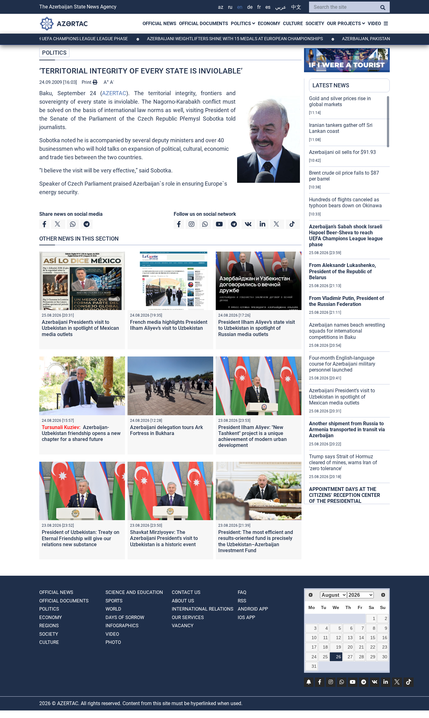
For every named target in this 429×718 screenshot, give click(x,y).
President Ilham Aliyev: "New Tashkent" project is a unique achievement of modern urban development (252, 436)
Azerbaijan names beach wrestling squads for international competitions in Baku (347, 331)
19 (338, 647)
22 (372, 647)
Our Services (188, 617)
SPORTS (114, 601)
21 (361, 647)
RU (230, 7)
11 (325, 637)
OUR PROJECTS (344, 23)
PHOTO (113, 642)
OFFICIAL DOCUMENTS (203, 23)
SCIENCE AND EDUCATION (134, 592)
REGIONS (49, 625)
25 (325, 656)
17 (314, 647)
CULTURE (293, 23)
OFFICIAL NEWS (159, 23)
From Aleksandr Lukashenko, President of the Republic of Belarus (342, 271)
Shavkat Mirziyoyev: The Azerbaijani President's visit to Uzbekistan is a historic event (164, 538)
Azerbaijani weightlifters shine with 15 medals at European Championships (215, 38)
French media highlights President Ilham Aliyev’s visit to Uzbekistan (168, 325)
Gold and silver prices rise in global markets (340, 101)
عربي (280, 7)
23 (384, 647)
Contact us (186, 592)
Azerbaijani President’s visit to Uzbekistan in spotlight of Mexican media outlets (80, 328)
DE (250, 7)
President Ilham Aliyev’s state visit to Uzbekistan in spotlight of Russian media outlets (256, 328)
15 (372, 637)
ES (267, 7)
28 (361, 656)
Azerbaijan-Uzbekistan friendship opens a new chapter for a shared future (81, 433)
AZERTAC (114, 93)
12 (338, 637)
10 (314, 637)
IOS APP (246, 617)
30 (384, 656)
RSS (242, 601)
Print (87, 82)
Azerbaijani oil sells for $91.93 (342, 152)
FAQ (242, 592)
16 (384, 637)
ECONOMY (269, 23)
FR (259, 7)
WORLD (113, 609)
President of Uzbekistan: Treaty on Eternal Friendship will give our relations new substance (80, 538)
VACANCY (182, 625)
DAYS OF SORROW (125, 617)
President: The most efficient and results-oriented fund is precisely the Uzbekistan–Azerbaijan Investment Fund (255, 541)
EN (239, 7)
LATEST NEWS (330, 85)
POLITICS (241, 23)
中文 (296, 7)
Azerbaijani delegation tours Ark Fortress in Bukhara (166, 430)
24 (314, 656)
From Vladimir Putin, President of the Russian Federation (346, 301)
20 (350, 647)
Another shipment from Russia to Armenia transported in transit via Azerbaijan (347, 429)
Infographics (122, 625)
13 (350, 637)
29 (372, 656)
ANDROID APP (253, 609)
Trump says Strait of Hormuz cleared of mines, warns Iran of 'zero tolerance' (343, 462)
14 (361, 637)
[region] (349, 299)
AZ (220, 7)
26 (338, 656)
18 (325, 647)
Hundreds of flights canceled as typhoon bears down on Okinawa (345, 203)
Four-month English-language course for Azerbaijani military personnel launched (342, 364)
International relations (202, 609)
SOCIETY (315, 23)
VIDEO (374, 23)
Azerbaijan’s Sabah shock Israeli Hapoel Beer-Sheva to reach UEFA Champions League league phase (346, 236)
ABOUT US (183, 601)
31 (314, 666)
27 (350, 656)
